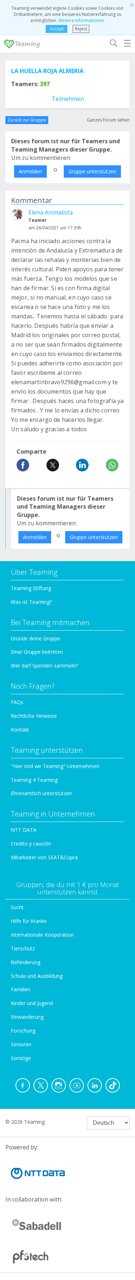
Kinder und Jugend (32, 1003)
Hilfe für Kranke (29, 920)
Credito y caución (31, 843)
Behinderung (25, 962)
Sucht (17, 907)
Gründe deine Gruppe (35, 638)
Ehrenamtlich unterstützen (41, 793)
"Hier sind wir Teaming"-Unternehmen (55, 766)
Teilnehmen (67, 99)
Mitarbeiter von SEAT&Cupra (44, 857)
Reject (81, 29)
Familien (20, 989)
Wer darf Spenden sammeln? (44, 665)
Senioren (21, 1044)
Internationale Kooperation (42, 934)
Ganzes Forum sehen (108, 120)
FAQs (17, 702)
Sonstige (21, 1058)
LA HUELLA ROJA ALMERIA (47, 71)
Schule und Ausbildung (37, 975)
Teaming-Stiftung (31, 588)
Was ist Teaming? (31, 601)
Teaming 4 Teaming (34, 779)
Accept (57, 29)
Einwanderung (27, 1016)
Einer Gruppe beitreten (37, 651)
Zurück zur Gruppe (27, 120)
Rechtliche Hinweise (34, 715)
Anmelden (30, 171)
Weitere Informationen (81, 20)
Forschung (23, 1030)
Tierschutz (23, 948)
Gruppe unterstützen (92, 171)
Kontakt (20, 729)
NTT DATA (23, 829)
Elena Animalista (50, 212)
